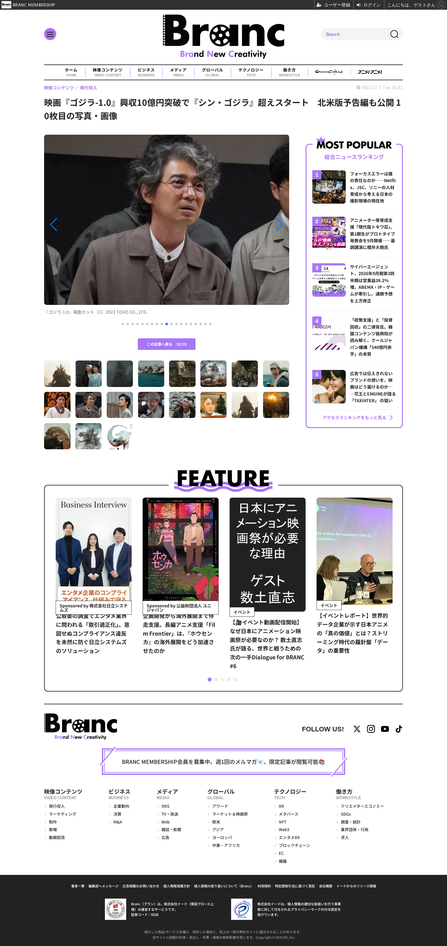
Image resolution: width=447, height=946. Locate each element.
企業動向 (121, 806)
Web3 (284, 829)
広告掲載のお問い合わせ (141, 885)
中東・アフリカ (226, 845)
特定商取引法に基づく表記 (295, 885)
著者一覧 (78, 885)
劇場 (53, 829)
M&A (117, 822)
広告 (165, 837)
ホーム (71, 72)
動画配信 (57, 837)
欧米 (216, 822)
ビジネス (146, 72)
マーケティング (62, 814)
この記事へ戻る (166, 344)
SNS (165, 806)
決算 (117, 814)
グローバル (212, 72)
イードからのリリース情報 (356, 885)
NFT (282, 822)
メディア (178, 72)
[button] (81, 224)
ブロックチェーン (294, 845)
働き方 (289, 72)
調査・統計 (351, 822)
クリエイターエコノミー (362, 806)
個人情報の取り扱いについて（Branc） (224, 885)
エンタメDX (289, 837)
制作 (53, 822)
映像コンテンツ (108, 72)
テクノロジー (251, 72)
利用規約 (264, 885)
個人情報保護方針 (176, 885)
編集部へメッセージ (103, 885)
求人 (345, 837)
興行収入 (57, 806)
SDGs (346, 814)
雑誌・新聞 (171, 829)
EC (281, 853)
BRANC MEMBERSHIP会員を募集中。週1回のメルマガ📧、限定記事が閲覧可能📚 (223, 761)
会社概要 (325, 885)
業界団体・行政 (355, 829)
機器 (283, 861)
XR (281, 806)
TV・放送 (169, 814)
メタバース (288, 814)
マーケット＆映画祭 (230, 814)
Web (165, 822)
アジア (218, 829)
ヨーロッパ (222, 837)
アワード (220, 806)
